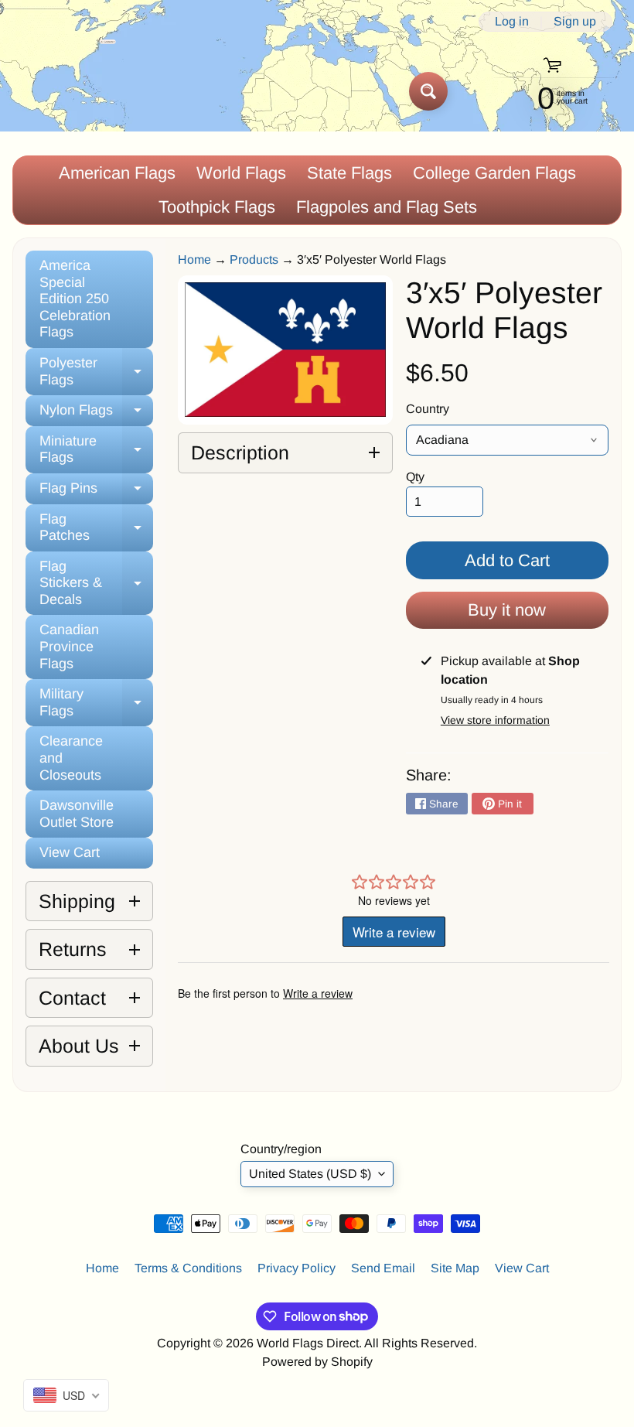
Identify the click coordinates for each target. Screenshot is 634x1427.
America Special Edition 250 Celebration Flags (75, 299)
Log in (512, 21)
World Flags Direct (308, 1343)
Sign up (575, 21)
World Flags (241, 173)
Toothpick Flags (216, 207)
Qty (415, 476)
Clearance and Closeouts (71, 757)
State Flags (349, 173)
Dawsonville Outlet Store (76, 813)
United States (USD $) (310, 1173)
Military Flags (96, 703)
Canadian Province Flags (69, 646)
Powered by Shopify (317, 1361)
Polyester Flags (96, 372)
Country (427, 408)
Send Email (383, 1268)
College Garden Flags (494, 173)
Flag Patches (96, 528)
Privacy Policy (296, 1268)
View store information (495, 720)
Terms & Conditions (188, 1268)
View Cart (69, 852)
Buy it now (507, 610)
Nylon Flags (96, 414)
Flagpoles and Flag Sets (386, 207)
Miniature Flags (96, 450)
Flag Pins (96, 492)
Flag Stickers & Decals (96, 582)
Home (194, 259)
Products (254, 259)
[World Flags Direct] (64, 91)
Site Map (455, 1268)
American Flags (117, 173)
